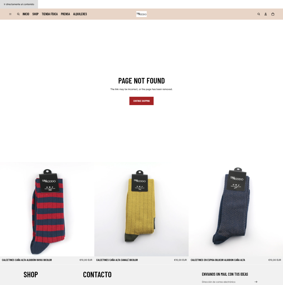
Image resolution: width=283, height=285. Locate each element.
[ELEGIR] (89, 251)
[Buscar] (18, 14)
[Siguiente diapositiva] (89, 209)
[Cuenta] (265, 14)
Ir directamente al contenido (19, 4)
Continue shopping (141, 101)
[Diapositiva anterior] (5, 209)
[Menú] (10, 14)
